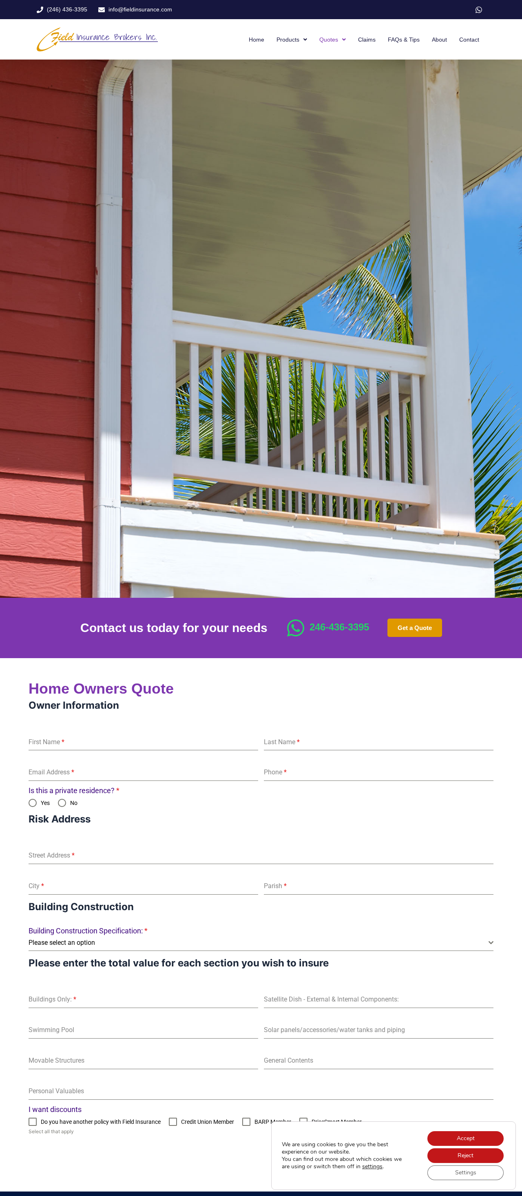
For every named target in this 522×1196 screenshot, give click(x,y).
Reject (465, 1155)
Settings (465, 1172)
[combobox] (261, 943)
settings (372, 1166)
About (439, 39)
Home (256, 39)
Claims (367, 39)
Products (287, 39)
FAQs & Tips (404, 39)
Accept (466, 1138)
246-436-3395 (339, 626)
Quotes (328, 39)
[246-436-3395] (295, 628)
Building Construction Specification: (88, 931)
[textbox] (259, 943)
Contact (469, 39)
